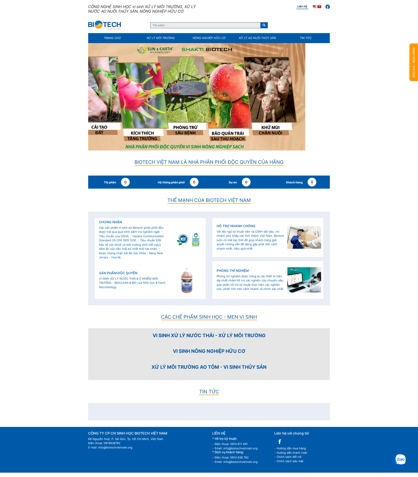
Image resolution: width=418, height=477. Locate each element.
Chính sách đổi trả (289, 353)
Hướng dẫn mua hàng (291, 345)
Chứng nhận (110, 119)
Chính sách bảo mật (290, 358)
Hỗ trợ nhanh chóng (236, 123)
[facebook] (327, 6)
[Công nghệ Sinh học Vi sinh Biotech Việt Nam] (104, 25)
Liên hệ (302, 6)
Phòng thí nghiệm (233, 167)
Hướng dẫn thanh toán (292, 349)
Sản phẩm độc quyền (118, 170)
